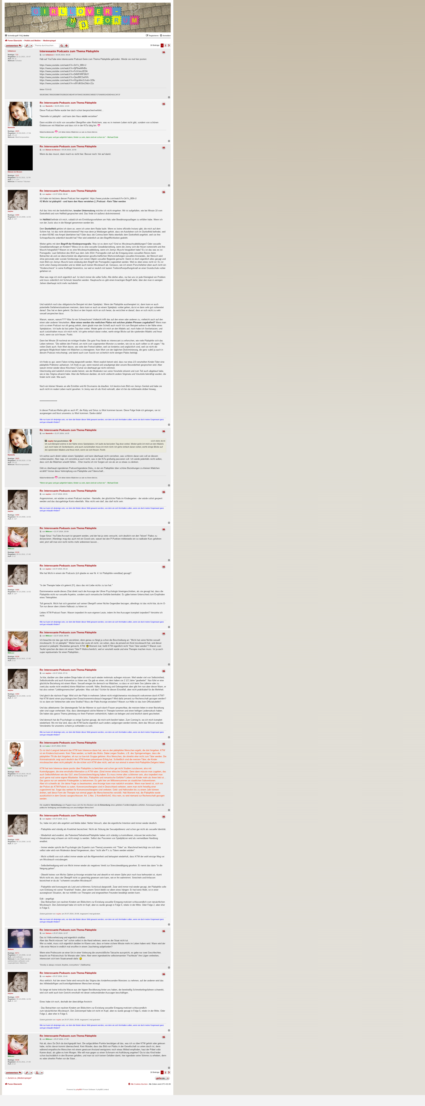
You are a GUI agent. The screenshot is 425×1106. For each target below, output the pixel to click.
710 (16, 55)
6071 (17, 953)
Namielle (11, 127)
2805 (17, 131)
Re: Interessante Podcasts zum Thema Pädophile (68, 102)
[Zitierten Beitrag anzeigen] (70, 440)
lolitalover (12, 51)
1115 (17, 175)
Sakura (11, 949)
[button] (169, 45)
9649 (17, 772)
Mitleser (11, 549)
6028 (17, 552)
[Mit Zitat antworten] (164, 52)
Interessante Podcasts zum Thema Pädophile (69, 51)
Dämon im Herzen (15, 172)
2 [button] (165, 45)
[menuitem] (21, 36)
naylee (10, 211)
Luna (10, 768)
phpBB (79, 1089)
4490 (17, 215)
